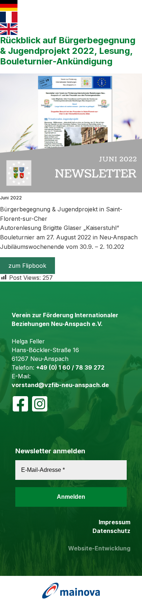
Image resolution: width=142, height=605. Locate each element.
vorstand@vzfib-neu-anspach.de (60, 385)
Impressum (114, 522)
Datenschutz (111, 530)
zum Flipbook (27, 265)
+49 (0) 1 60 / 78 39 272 (70, 367)
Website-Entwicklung (99, 548)
